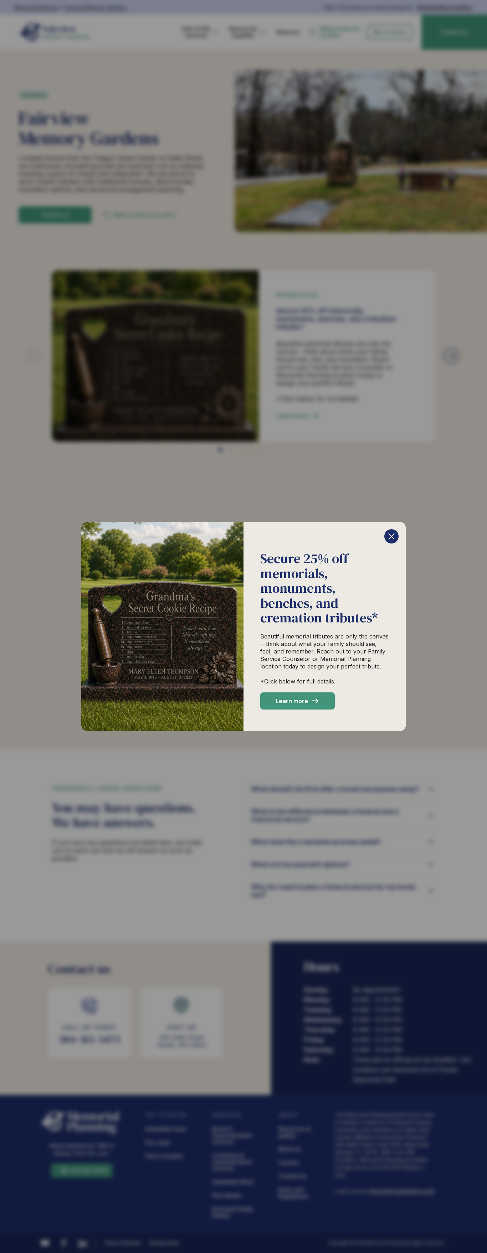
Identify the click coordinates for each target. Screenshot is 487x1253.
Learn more (292, 701)
